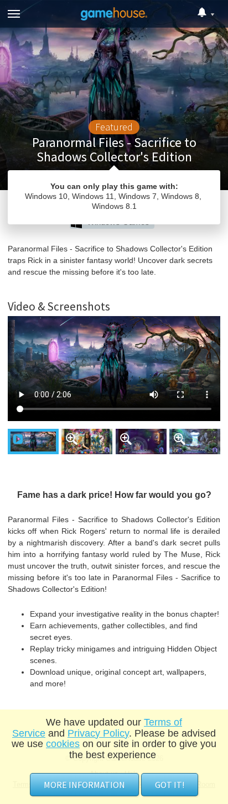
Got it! (169, 784)
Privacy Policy (98, 733)
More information (84, 784)
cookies (63, 743)
